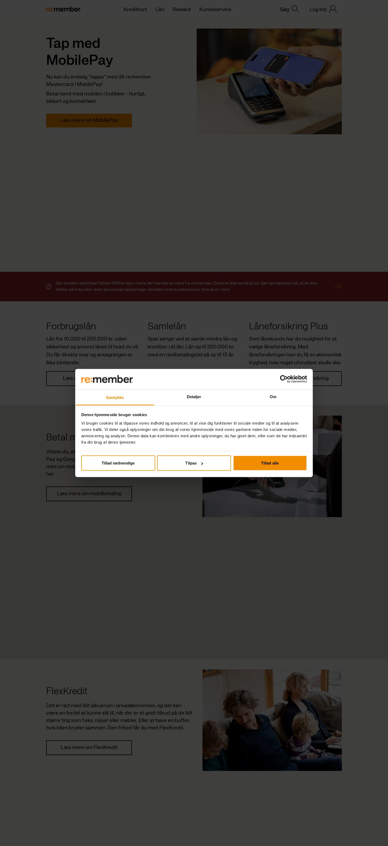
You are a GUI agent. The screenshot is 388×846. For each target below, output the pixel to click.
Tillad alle (270, 463)
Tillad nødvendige (118, 463)
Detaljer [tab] (194, 396)
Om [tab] (273, 396)
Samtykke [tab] (115, 397)
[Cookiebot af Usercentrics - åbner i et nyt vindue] (284, 379)
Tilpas (191, 463)
